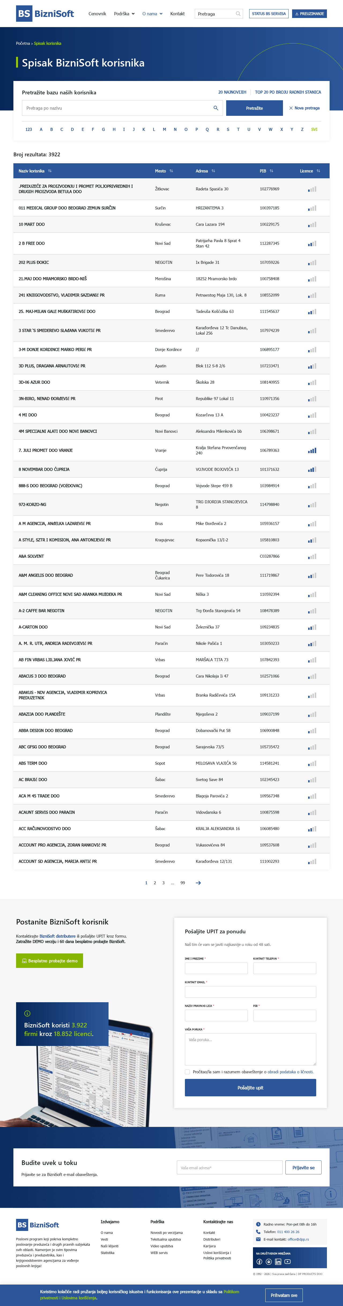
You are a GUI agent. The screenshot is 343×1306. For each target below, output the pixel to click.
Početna (23, 43)
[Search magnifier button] (238, 13)
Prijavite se (304, 1167)
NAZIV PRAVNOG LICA (199, 1005)
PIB (256, 1005)
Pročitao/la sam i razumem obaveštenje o (253, 1071)
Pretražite (254, 108)
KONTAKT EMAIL (196, 982)
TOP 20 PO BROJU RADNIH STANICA (288, 92)
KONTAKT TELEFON (266, 958)
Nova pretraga (307, 107)
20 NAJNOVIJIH (232, 92)
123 (28, 129)
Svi (314, 129)
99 (183, 882)
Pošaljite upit (250, 1087)
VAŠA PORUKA (194, 1029)
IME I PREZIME (195, 958)
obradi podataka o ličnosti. (291, 1071)
